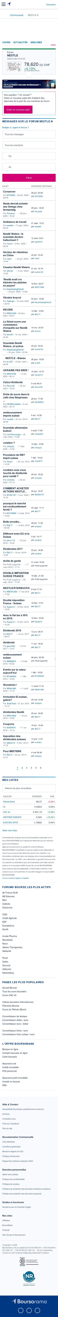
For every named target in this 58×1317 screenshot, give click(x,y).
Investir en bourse (11, 1081)
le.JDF (10, 361)
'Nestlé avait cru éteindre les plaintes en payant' (15, 282)
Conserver (9, 191)
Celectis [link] (6, 903)
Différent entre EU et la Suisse (16, 535)
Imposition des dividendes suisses (14, 737)
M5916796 (11, 374)
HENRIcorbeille (13, 404)
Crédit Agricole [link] (9, 918)
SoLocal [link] (6, 965)
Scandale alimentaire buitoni (15, 429)
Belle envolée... (12, 521)
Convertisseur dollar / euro (15, 1020)
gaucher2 (11, 646)
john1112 (11, 540)
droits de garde (12, 561)
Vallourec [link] (6, 969)
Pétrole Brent (9, 801)
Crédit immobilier (10, 1067)
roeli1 (9, 259)
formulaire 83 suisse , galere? (15, 698)
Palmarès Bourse (10, 1005)
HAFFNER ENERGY (12, 817)
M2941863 (11, 688)
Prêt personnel (9, 1070)
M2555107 (39, 494)
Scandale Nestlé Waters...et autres (13, 344)
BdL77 (37, 314)
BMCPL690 (12, 591)
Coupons (8, 724)
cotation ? (9, 442)
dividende (9, 642)
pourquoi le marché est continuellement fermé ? (14, 506)
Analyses (36, 42)
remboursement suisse (12, 656)
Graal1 (10, 461)
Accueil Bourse (9, 987)
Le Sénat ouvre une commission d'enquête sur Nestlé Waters (15, 326)
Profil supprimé (41, 565)
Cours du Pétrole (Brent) (14, 1009)
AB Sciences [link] (8, 896)
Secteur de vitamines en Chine (15, 253)
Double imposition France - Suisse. (14, 601)
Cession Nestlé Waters (16, 267)
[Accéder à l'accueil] (4, 14)
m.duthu (38, 742)
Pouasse (11, 213)
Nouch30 (11, 386)
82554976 (11, 727)
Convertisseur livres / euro (15, 1030)
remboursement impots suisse (12, 414)
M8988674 (11, 661)
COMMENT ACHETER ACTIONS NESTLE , (16, 489)
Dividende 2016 (12, 630)
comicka (10, 480)
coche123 (39, 272)
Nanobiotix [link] (7, 939)
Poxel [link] (5, 957)
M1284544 (11, 676)
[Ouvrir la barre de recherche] (38, 4)
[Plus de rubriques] (53, 42)
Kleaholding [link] (8, 972)
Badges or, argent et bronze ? (15, 127)
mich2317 (39, 375)
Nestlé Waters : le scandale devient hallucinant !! (13, 237)
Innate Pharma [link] (9, 936)
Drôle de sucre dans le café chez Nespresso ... (16, 397)
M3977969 (39, 287)
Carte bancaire (9, 1056)
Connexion (51, 4)
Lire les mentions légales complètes (15, 878)
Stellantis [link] (6, 951)
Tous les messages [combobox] (14, 134)
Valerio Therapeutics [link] (12, 947)
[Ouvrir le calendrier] (6, 155)
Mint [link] (4, 900)
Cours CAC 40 (9, 995)
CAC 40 (6, 812)
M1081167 (11, 495)
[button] (3, 4)
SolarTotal (11, 703)
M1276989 (11, 513)
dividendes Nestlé (13, 712)
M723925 (11, 195)
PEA (4, 1085)
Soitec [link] (5, 961)
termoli (10, 271)
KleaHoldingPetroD (15, 289)
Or (4, 806)
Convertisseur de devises (14, 1016)
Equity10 (11, 607)
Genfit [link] (5, 929)
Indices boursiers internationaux (18, 1001)
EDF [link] (4, 921)
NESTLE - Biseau (15, 358)
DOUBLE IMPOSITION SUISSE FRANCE (16, 574)
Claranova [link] (7, 907)
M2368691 (39, 402)
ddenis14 (11, 743)
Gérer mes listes (9, 830)
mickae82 (39, 434)
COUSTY (39, 461)
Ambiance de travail (14, 222)
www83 (10, 225)
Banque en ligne (10, 1049)
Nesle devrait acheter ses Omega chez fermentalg (15, 206)
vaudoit (10, 419)
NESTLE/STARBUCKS (16, 588)
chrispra (10, 446)
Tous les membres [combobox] (14, 145)
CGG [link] (4, 914)
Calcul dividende (13, 382)
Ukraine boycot (12, 297)
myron (9, 243)
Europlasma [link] (8, 925)
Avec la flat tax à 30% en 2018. (15, 616)
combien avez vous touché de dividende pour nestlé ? (15, 473)
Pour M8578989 (12, 751)
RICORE (8, 309)
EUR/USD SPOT (10, 822)
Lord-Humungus (14, 434)
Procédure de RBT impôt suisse (14, 456)
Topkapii (10, 301)
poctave (38, 526)
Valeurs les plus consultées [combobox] (18, 788)
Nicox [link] (5, 943)
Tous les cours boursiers (14, 991)
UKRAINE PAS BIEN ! (15, 370)
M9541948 (11, 313)
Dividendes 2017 (13, 549)
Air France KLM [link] (10, 892)
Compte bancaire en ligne (15, 1052)
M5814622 (11, 715)
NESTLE (12, 55)
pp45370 (38, 241)
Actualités (20, 42)
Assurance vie (9, 1063)
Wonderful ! (10, 685)
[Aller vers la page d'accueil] (9, 4)
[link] (23, 1109)
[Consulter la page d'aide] (42, 4)
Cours (6, 42)
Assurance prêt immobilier (15, 1077)
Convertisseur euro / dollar (15, 1023)
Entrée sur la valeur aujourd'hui (14, 671)
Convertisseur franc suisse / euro (18, 1034)
